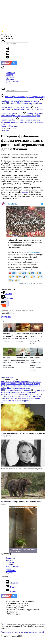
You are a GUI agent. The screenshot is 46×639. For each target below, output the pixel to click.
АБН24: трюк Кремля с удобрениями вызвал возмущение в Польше (35, 364)
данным (25, 192)
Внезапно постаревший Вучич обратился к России (9, 337)
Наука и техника (12, 566)
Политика (5, 130)
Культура (9, 560)
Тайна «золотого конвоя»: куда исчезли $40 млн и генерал (22, 337)
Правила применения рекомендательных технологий (22, 632)
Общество (10, 564)
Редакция (9, 573)
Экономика (10, 558)
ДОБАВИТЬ (6, 317)
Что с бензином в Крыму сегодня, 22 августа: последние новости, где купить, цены (22, 122)
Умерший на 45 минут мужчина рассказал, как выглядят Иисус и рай (36, 338)
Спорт (8, 569)
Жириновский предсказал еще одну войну (22, 360)
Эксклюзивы (11, 571)
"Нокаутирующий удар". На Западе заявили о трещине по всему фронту (23, 435)
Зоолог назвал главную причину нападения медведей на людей (22, 503)
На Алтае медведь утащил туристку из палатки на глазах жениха (9, 362)
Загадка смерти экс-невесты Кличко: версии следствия (22, 469)
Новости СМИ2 (7, 377)
